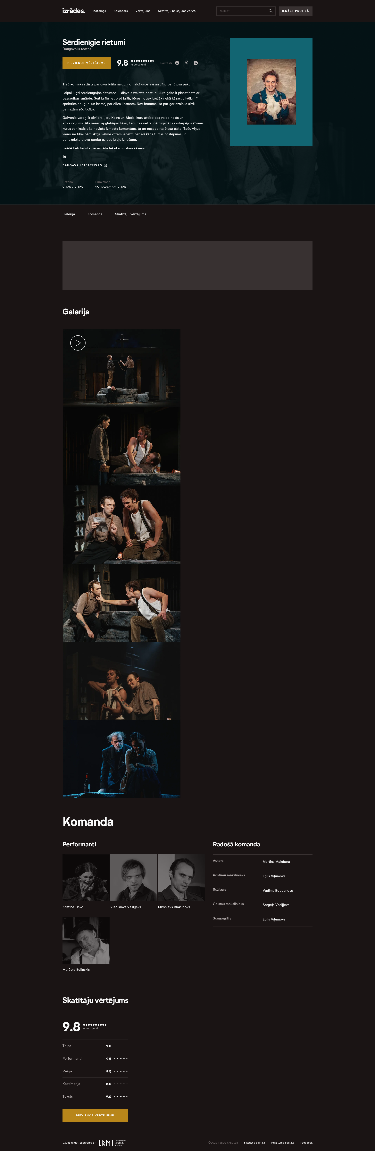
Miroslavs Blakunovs (174, 907)
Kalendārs (121, 11)
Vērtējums (143, 11)
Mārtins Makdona (276, 861)
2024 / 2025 (72, 187)
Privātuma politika (282, 1142)
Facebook (306, 1142)
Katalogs (99, 11)
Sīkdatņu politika (254, 1142)
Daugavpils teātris (76, 49)
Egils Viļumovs (274, 876)
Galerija (68, 214)
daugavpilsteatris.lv (82, 165)
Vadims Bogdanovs (278, 890)
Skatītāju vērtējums (130, 214)
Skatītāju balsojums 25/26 (177, 11)
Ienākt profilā (295, 11)
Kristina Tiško (72, 907)
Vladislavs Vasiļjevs (125, 907)
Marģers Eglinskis (76, 969)
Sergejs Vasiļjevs (276, 905)
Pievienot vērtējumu (86, 63)
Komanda (95, 214)
